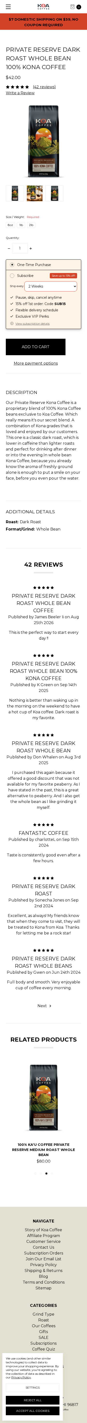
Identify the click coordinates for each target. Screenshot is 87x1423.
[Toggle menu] (6, 6)
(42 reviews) (44, 87)
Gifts (43, 1331)
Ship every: (17, 286)
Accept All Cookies (32, 1411)
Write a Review (20, 93)
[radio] (43, 265)
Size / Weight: (22, 217)
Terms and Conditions (44, 1282)
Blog (43, 1276)
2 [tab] (41, 1173)
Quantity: (13, 238)
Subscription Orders (43, 1253)
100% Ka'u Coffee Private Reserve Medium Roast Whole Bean (43, 1149)
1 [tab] (35, 1173)
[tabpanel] (43, 1115)
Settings (33, 1387)
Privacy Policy (43, 1264)
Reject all (33, 1400)
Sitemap (43, 1288)
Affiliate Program (43, 1235)
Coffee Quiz (43, 1349)
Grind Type (43, 1314)
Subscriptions (43, 1343)
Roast (43, 1320)
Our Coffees (43, 1326)
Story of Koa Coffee (43, 1230)
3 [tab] (46, 1173)
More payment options (36, 363)
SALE (44, 1337)
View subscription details (32, 323)
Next (42, 1006)
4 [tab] (52, 1173)
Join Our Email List (43, 1259)
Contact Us (43, 1247)
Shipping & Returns (43, 1270)
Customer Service (43, 1241)
